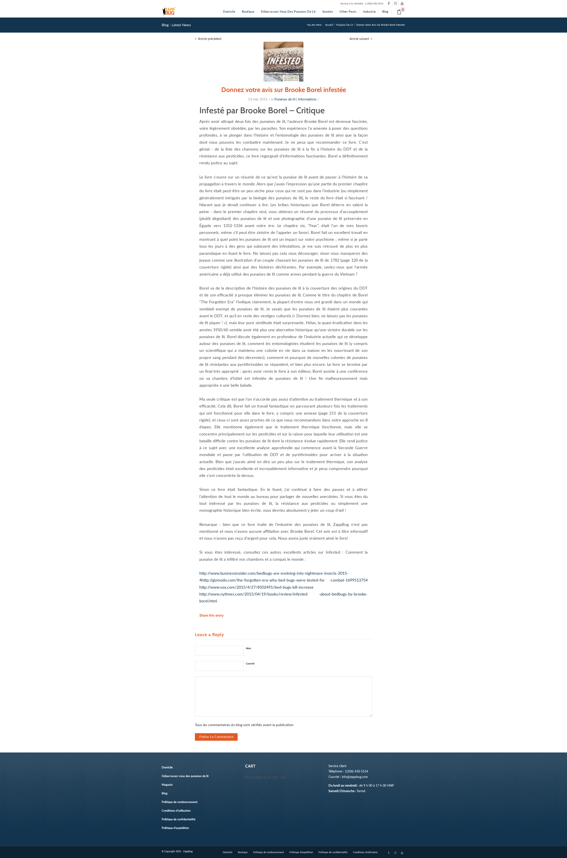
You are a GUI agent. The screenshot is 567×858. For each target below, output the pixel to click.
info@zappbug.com (355, 777)
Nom (248, 648)
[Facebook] (388, 3)
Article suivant (359, 39)
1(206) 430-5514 (356, 771)
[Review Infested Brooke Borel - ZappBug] (283, 62)
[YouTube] (402, 3)
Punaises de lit (344, 25)
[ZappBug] (169, 11)
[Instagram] (395, 3)
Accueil (329, 25)
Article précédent (209, 39)
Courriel (250, 663)
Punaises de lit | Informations (295, 99)
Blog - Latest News (176, 25)
